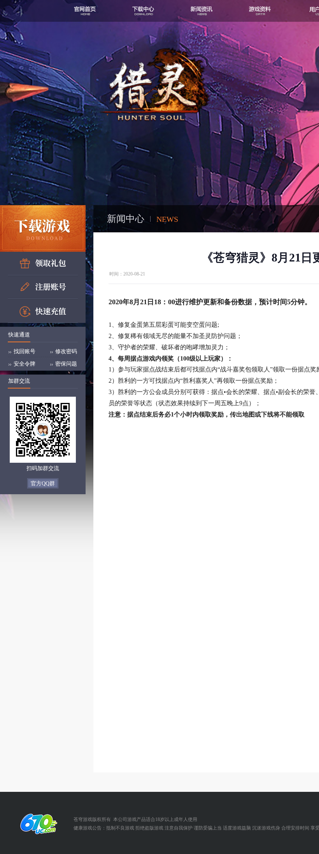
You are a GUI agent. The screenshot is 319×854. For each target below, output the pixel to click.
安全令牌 (24, 364)
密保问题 (66, 364)
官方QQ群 (43, 483)
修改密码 (66, 351)
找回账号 (24, 351)
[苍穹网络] (37, 824)
